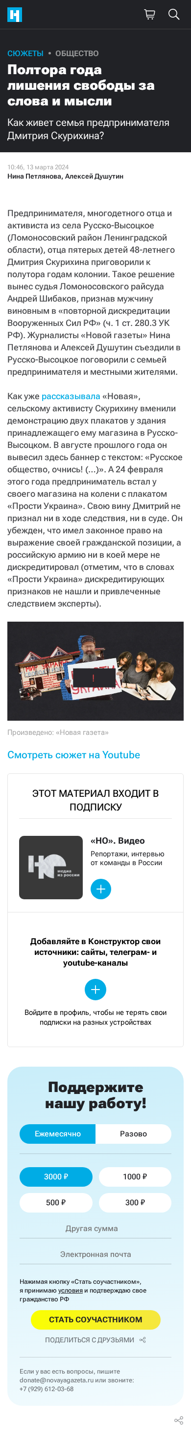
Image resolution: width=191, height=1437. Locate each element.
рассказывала (71, 396)
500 (52, 1202)
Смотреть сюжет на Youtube (73, 755)
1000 (132, 1176)
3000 (53, 1176)
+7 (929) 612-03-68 (46, 1389)
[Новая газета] (17, 14)
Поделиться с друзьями (89, 1340)
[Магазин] (149, 14)
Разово (133, 1133)
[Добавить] (101, 889)
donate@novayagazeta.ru (57, 1380)
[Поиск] (174, 14)
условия (70, 1290)
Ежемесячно (58, 1133)
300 (132, 1202)
